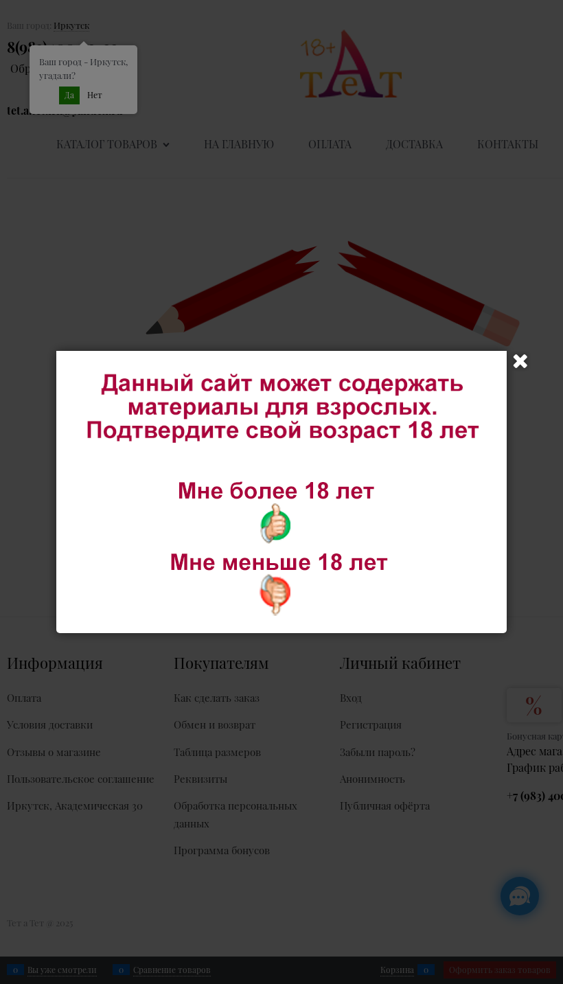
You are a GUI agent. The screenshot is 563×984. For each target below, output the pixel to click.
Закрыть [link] (520, 361)
